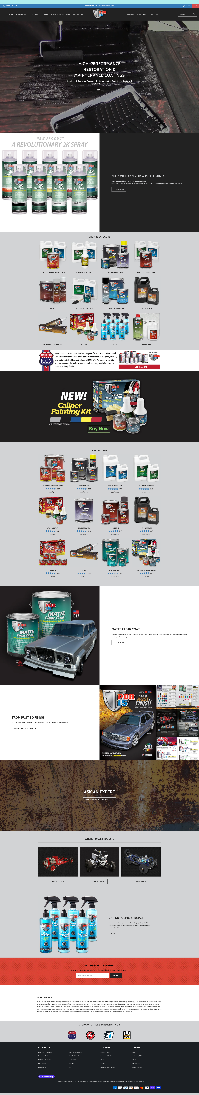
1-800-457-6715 (11, 6)
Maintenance (99, 881)
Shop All (99, 90)
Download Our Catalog (25, 728)
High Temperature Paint (146, 257)
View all (115, 933)
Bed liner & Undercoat (115, 293)
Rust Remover (146, 293)
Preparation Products (83, 257)
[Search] (194, 14)
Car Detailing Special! (126, 918)
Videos (134, 1060)
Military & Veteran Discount (108, 1067)
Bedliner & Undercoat (44, 1060)
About (133, 1052)
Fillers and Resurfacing (52, 329)
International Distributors (107, 1056)
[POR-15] (100, 14)
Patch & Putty (42, 1063)
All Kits (83, 329)
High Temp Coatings (75, 1052)
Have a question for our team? (99, 800)
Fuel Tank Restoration (83, 293)
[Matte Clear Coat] (50, 635)
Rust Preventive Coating (45, 1052)
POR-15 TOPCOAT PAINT (115, 257)
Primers (71, 1063)
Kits (70, 1067)
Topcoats (41, 1071)
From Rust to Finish (28, 717)
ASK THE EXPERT (21, 2)
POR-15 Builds (136, 1063)
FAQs (102, 1060)
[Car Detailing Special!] (68, 925)
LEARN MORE (119, 189)
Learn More (119, 642)
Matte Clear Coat (126, 629)
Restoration (58, 881)
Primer (52, 293)
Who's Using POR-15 (137, 1056)
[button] (22, 14)
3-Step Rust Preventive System (52, 257)
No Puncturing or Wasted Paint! (138, 176)
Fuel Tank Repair (74, 1056)
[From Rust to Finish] (149, 722)
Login (188, 6)
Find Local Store (105, 1052)
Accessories (146, 329)
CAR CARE (115, 329)
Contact (103, 1063)
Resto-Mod (141, 881)
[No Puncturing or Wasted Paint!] (50, 182)
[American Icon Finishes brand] (99, 360)
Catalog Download (137, 1067)
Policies (134, 1071)
